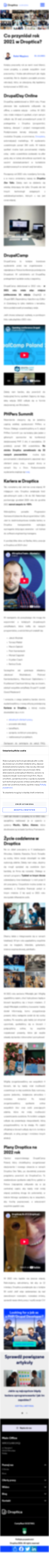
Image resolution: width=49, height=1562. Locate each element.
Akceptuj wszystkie (24, 810)
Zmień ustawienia (24, 804)
